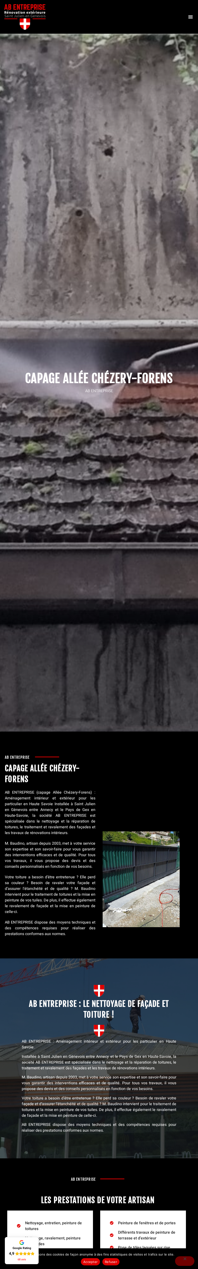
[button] (190, 16)
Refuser (111, 1262)
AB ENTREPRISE (19, 792)
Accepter (90, 1262)
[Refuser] (184, 1261)
